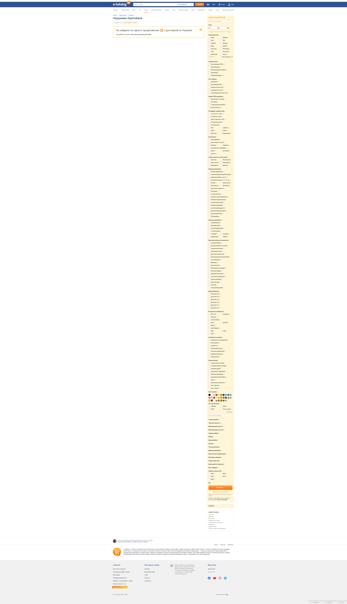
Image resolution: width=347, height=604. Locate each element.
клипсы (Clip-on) (215, 107)
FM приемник (215, 216)
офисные (225, 145)
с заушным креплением (218, 104)
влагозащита (215, 343)
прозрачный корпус (217, 348)
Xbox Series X (215, 162)
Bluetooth (214, 133)
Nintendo (225, 165)
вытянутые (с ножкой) (217, 99)
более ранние (227, 409)
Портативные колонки (214, 520)
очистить (117, 22)
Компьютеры (125, 10)
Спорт (217, 10)
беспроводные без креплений (220, 257)
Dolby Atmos (226, 183)
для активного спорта (217, 142)
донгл (212, 380)
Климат (167, 10)
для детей (226, 150)
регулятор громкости (217, 188)
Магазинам (116, 575)
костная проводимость (218, 208)
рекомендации (128, 554)
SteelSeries (214, 54)
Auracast (213, 317)
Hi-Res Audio (214, 185)
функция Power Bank (217, 273)
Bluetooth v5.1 (215, 305)
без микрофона (215, 225)
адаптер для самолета (217, 382)
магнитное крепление (217, 254)
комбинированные (216, 75)
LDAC (224, 331)
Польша (147, 578)
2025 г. (213, 409)
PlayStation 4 (227, 162)
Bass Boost (226, 185)
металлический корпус (218, 351)
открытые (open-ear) (217, 87)
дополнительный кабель (218, 377)
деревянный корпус (217, 354)
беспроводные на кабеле (218, 70)
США (146, 575)
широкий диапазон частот (219, 177)
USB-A (225, 130)
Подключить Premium (120, 587)
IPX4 (212, 473)
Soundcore (226, 51)
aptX (212, 322)
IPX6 (212, 476)
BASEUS (225, 37)
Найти (200, 4)
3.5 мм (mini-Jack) (216, 116)
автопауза (214, 191)
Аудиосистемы (212, 526)
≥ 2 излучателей (215, 194)
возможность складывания (219, 340)
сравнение (204, 551)
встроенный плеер (216, 213)
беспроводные (215, 67)
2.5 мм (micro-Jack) (216, 113)
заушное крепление (217, 248)
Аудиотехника (123, 15)
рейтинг (221, 552)
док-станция (215, 388)
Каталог (115, 15)
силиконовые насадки (217, 363)
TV (140, 10)
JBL (224, 40)
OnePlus (225, 43)
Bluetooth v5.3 (215, 299)
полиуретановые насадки (218, 366)
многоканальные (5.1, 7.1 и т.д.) (220, 180)
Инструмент (201, 10)
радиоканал (226, 133)
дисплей (213, 285)
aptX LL (213, 325)
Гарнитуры (211, 516)
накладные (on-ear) (217, 90)
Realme (225, 46)
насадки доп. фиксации (218, 371)
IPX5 (224, 473)
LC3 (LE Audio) (215, 319)
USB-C (213, 130)
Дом (174, 10)
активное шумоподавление (219, 197)
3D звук (213, 183)
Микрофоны (211, 524)
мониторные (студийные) (218, 148)
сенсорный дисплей (217, 287)
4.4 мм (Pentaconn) (216, 122)
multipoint (226, 314)
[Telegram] (225, 578)
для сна (213, 153)
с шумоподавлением (217, 228)
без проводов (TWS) (217, 64)
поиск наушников (216, 279)
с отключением (215, 231)
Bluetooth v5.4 (215, 296)
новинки (213, 406)
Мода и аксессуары (228, 10)
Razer (212, 46)
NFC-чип (213, 314)
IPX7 (224, 476)
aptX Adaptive (215, 328)
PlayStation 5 (215, 165)
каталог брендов (145, 554)
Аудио (146, 10)
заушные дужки (215, 368)
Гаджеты (115, 10)
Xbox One (213, 160)
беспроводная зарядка (218, 268)
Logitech (213, 43)
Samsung (213, 48)
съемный (213, 234)
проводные (214, 72)
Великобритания (150, 572)
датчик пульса (215, 265)
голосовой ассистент (217, 202)
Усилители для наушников (215, 522)
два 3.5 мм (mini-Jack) (217, 119)
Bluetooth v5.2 (215, 302)
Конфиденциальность (120, 578)
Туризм (210, 10)
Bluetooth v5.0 (215, 308)
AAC (212, 331)
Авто (193, 10)
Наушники (131, 15)
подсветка (214, 345)
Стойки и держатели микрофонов (217, 528)
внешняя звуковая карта (218, 211)
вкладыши (214, 81)
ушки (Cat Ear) (215, 357)
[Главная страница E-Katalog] (121, 4)
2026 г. (225, 406)
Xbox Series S (227, 160)
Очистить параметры (221, 492)
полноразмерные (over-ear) (219, 93)
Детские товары (183, 10)
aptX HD (225, 322)
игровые (213, 145)
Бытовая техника (156, 10)
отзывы (165, 552)
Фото (134, 10)
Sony (212, 51)
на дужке (225, 234)
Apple (212, 37)
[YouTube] (214, 578)
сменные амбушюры (217, 374)
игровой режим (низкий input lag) (221, 174)
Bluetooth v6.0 (215, 294)
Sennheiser (226, 48)
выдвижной (214, 236)
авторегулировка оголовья (219, 245)
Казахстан (148, 581)
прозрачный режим (217, 205)
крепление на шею (216, 251)
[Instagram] (220, 578)
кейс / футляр (215, 385)
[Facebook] (209, 578)
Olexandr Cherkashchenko (124, 541)
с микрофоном (215, 222)
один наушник (215, 282)
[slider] (212, 32)
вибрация (214, 262)
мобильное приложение (218, 199)
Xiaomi (225, 54)
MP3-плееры (211, 518)
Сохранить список (131, 22)
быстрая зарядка (216, 271)
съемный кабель (216, 243)
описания (142, 552)
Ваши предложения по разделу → (144, 540)
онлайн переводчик (217, 171)
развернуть (230, 412)
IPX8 (212, 479)
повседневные (215, 139)
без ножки (214, 102)
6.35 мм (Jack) (215, 125)
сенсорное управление (218, 276)
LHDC (212, 333)
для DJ (213, 150)
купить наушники (222, 499)
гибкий (225, 236)
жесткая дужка (215, 259)
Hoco (212, 40)
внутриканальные (216, 84)
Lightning (225, 127)
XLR (212, 127)
